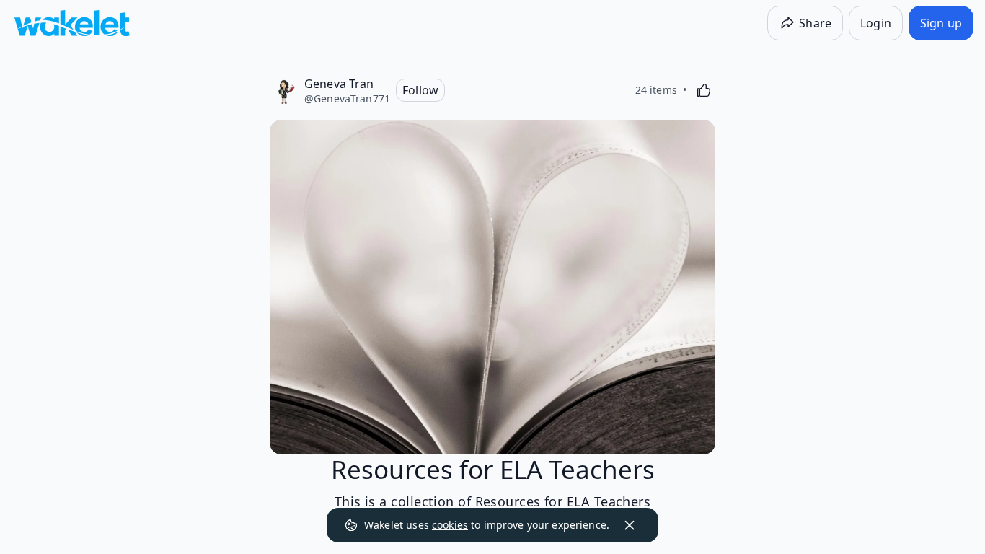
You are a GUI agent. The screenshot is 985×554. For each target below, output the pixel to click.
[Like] (703, 90)
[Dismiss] (629, 525)
